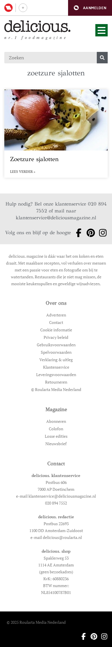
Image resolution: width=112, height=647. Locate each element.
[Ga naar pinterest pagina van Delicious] (89, 232)
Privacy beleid (56, 337)
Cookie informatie (56, 330)
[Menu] (101, 30)
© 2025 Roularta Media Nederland (36, 622)
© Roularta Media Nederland (56, 389)
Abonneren (56, 421)
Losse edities (56, 436)
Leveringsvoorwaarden (56, 374)
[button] (90, 8)
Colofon (56, 428)
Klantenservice (56, 367)
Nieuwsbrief (56, 443)
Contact (56, 322)
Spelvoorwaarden (56, 352)
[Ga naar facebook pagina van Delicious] (77, 232)
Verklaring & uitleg (56, 359)
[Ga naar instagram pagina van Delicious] (101, 232)
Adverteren (56, 315)
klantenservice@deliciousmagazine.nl (56, 218)
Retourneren (56, 382)
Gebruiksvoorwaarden (56, 344)
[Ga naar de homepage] (37, 26)
